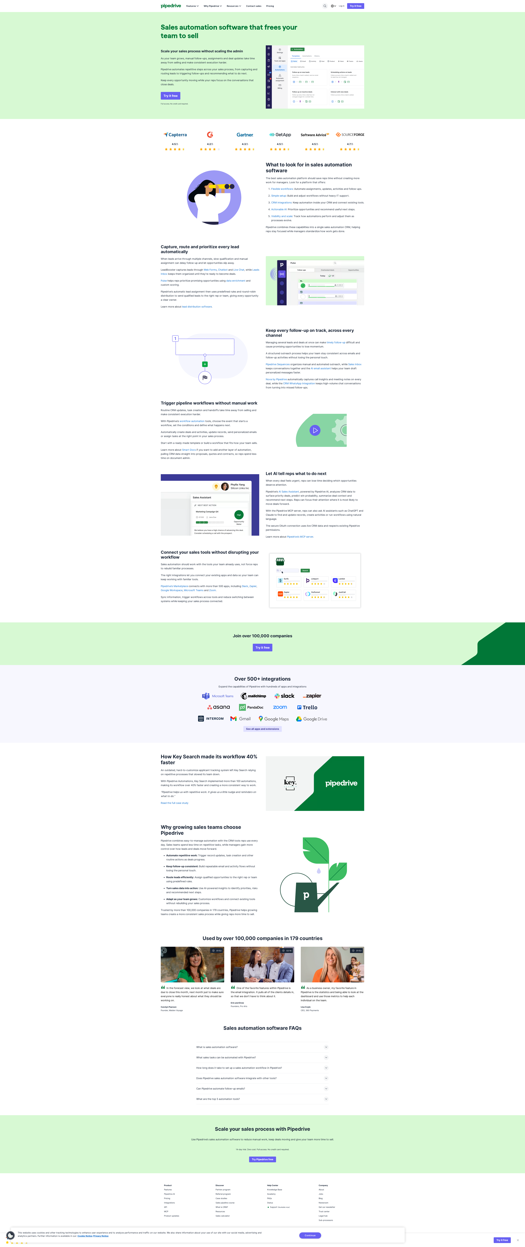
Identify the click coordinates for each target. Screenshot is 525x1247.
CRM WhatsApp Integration (299, 383)
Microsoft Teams (193, 590)
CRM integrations (281, 202)
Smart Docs (189, 449)
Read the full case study (174, 803)
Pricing (270, 6)
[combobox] (333, 6)
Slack (245, 586)
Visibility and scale (281, 216)
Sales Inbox (354, 364)
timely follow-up (336, 342)
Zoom (212, 590)
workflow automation (192, 421)
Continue (310, 1235)
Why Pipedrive (211, 6)
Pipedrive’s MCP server (300, 536)
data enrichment (235, 280)
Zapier (252, 586)
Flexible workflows (282, 188)
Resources (232, 6)
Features (191, 6)
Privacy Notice (101, 1236)
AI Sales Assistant (289, 491)
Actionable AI (279, 209)
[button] (10, 1235)
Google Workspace (172, 590)
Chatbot (223, 269)
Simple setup (278, 195)
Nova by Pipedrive (276, 379)
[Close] (518, 1240)
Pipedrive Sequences (278, 364)
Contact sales (253, 6)
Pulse (164, 280)
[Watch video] (315, 430)
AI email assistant (321, 368)
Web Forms (210, 269)
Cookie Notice (85, 1236)
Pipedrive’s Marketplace (174, 586)
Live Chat (238, 269)
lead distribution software (197, 306)
